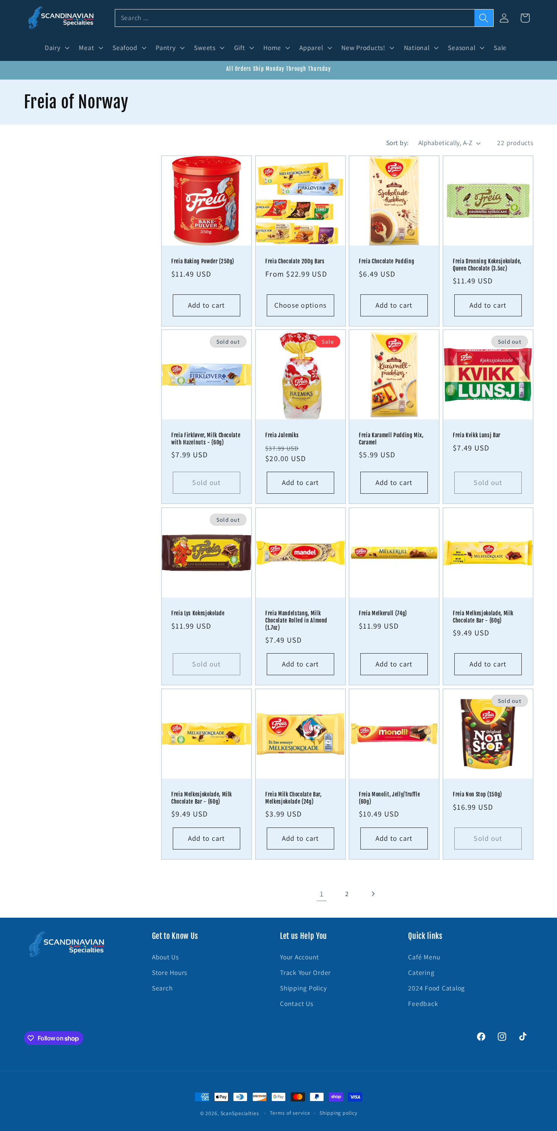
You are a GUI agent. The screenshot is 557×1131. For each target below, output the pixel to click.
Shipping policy (338, 1112)
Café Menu (424, 957)
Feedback (423, 1004)
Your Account (299, 957)
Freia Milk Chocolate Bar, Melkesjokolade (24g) (293, 798)
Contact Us (296, 1004)
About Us (165, 957)
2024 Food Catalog (436, 988)
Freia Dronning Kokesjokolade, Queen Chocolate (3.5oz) (487, 265)
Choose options (300, 304)
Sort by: (397, 142)
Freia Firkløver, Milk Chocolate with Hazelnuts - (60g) (205, 439)
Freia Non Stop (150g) (477, 794)
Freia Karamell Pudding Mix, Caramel (391, 439)
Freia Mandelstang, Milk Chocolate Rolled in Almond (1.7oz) (296, 620)
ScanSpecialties (240, 1113)
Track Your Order (305, 972)
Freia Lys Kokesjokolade (197, 613)
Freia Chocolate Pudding (386, 261)
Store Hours (169, 972)
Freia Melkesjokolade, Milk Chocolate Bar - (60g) (483, 617)
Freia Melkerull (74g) (383, 613)
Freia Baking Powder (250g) (202, 261)
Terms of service (290, 1112)
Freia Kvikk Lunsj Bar (477, 435)
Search (162, 988)
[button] (56, 48)
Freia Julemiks (282, 435)
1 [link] (322, 893)
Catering (421, 972)
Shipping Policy (303, 988)
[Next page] (372, 893)
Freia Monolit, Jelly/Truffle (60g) (389, 798)
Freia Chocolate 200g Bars (295, 261)
